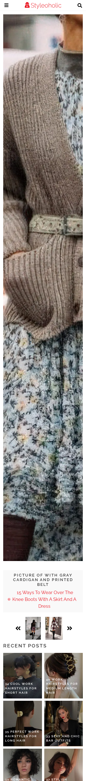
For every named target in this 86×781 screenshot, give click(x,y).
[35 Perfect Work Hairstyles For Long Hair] (22, 723)
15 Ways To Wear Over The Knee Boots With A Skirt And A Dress (44, 599)
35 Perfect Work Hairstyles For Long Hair (22, 736)
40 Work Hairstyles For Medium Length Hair (62, 686)
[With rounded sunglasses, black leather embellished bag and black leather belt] (54, 628)
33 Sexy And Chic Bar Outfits (63, 738)
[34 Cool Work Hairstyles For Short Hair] (22, 675)
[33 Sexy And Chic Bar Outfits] (63, 723)
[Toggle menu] (6, 6)
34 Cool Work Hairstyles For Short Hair (21, 688)
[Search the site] (80, 6)
